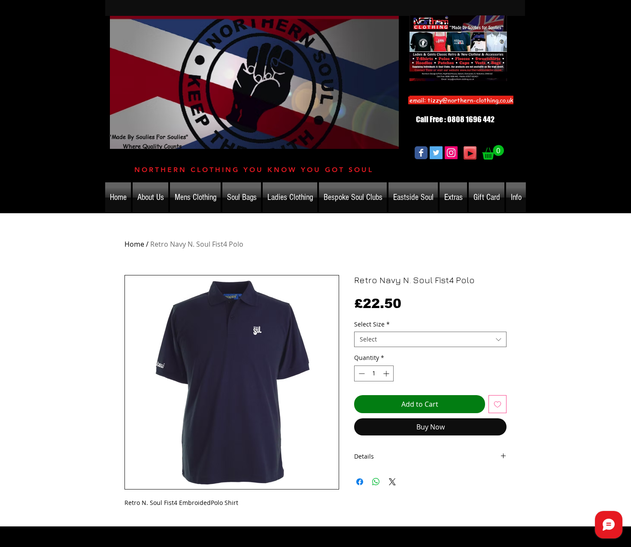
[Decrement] (360, 373)
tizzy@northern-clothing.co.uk (470, 100)
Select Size (372, 324)
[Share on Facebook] (360, 482)
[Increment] (387, 373)
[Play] (470, 153)
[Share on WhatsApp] (376, 482)
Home (134, 244)
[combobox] (430, 339)
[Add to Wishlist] (497, 404)
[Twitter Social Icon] (436, 152)
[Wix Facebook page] (421, 152)
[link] (493, 152)
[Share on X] (392, 482)
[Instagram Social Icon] (451, 152)
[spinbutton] (374, 373)
